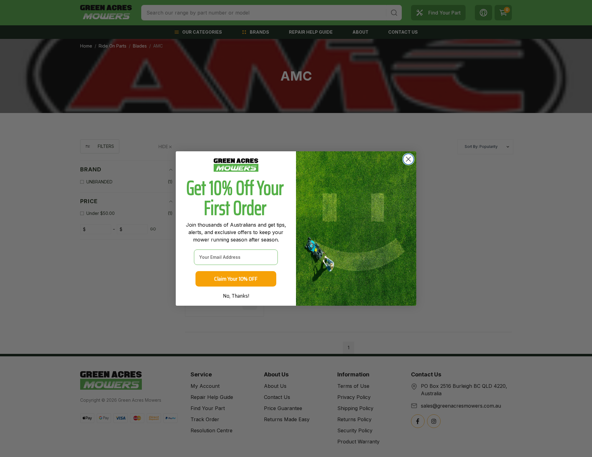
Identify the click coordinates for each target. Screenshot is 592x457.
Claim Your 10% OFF (235, 279)
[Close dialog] (408, 159)
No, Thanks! (236, 295)
